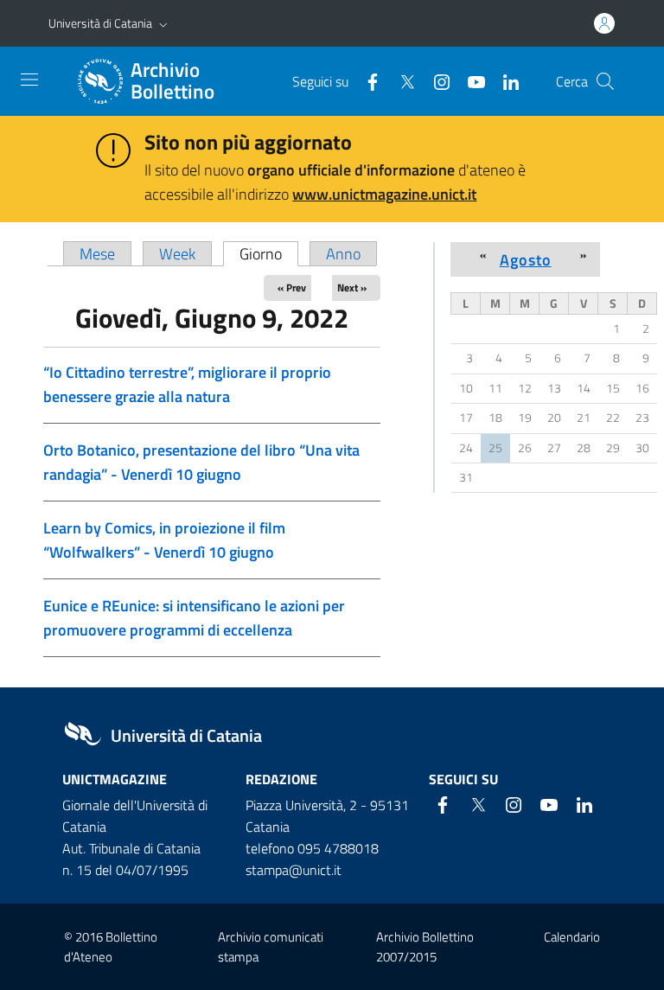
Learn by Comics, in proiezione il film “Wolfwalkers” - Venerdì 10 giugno (164, 540)
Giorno (268, 253)
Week (177, 253)
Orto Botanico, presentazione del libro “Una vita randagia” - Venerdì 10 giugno (201, 462)
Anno (343, 253)
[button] (163, 23)
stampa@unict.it (294, 869)
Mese (97, 253)
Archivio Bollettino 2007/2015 (425, 947)
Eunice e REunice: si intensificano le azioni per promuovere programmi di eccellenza (194, 618)
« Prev (292, 287)
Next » (352, 287)
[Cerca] (605, 81)
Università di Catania (100, 23)
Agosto (526, 259)
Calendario (572, 937)
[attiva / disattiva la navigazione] (29, 79)
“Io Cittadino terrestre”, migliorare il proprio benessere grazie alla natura (187, 384)
